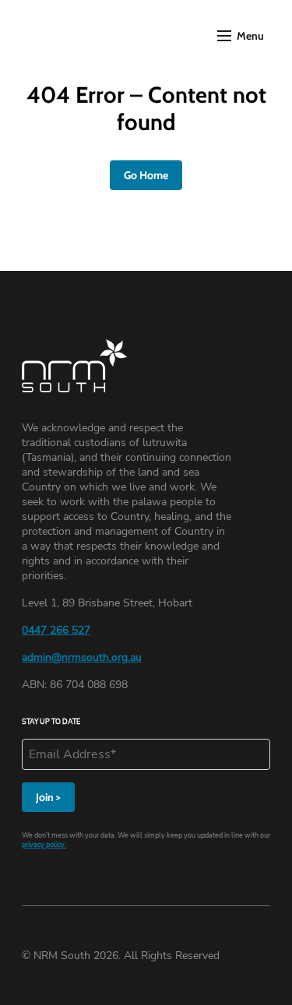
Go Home (146, 175)
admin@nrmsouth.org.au (82, 657)
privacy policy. (44, 844)
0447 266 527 (56, 630)
